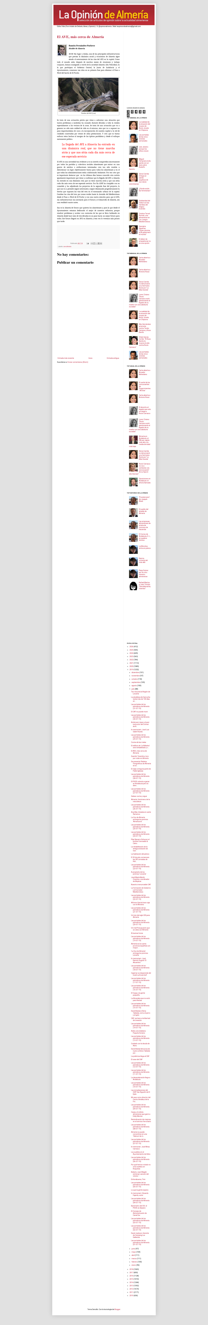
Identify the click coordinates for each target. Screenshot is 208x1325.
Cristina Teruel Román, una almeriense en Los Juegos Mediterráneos (144, 218)
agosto (134, 686)
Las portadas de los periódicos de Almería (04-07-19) (140, 1201)
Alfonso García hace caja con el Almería (140, 904)
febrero (135, 1262)
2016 (132, 1276)
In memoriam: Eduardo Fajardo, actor (139, 1194)
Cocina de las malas (138, 742)
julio (133, 689)
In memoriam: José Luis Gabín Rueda (140, 731)
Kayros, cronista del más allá (143, 560)
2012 (132, 1289)
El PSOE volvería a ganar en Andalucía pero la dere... (140, 784)
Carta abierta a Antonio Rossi (144, 271)
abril (133, 1255)
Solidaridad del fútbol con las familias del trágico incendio (144, 205)
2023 (132, 656)
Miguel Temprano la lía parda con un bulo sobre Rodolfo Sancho (140, 164)
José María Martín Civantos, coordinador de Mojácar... (140, 879)
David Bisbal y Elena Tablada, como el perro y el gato (140, 1013)
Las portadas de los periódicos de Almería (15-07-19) (140, 1006)
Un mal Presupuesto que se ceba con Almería (140, 929)
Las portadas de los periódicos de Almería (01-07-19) (140, 1243)
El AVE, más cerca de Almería (80, 36)
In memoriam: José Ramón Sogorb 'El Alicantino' (138, 960)
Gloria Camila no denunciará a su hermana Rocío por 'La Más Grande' (144, 286)
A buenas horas (137, 933)
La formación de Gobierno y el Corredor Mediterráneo (141, 890)
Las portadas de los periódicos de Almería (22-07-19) (140, 897)
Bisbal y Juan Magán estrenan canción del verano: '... (140, 1174)
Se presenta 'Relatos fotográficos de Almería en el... (141, 764)
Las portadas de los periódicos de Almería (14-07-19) (140, 1026)
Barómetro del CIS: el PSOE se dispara (139, 1207)
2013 (132, 1286)
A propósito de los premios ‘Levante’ (138, 873)
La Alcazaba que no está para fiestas (140, 999)
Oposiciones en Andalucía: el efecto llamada (144, 481)
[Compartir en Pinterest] (101, 243)
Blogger (117, 1309)
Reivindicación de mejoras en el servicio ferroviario (141, 1120)
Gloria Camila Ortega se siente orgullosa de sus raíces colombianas (139, 179)
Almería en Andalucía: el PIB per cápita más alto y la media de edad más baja (139, 441)
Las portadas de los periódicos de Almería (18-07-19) (140, 968)
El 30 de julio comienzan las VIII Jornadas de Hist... (140, 859)
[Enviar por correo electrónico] (92, 243)
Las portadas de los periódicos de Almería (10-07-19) (140, 1085)
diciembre (136, 672)
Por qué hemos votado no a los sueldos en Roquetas (141, 1167)
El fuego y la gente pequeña (138, 994)
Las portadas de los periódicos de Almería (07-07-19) (140, 1141)
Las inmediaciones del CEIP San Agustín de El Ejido (140, 1092)
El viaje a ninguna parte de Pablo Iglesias (141, 770)
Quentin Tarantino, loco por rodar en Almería (140, 757)
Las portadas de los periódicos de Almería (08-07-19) (140, 1127)
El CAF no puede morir (139, 712)
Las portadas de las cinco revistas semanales (144, 138)
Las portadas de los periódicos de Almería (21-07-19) (140, 910)
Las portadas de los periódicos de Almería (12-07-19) (140, 1065)
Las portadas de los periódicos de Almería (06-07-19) (140, 1159)
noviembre (136, 676)
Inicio (90, 358)
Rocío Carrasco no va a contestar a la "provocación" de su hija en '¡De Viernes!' (139, 469)
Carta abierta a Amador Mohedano (144, 260)
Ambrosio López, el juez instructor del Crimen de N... (140, 724)
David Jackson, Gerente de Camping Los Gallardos (140, 1235)
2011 (132, 1292)
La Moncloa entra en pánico (145, 547)
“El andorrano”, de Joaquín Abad (144, 499)
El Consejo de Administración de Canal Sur (139, 1213)
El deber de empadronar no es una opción (145, 241)
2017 (132, 1272)
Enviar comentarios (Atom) (78, 362)
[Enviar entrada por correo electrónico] (87, 243)
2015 (132, 1279)
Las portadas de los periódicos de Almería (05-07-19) (140, 1185)
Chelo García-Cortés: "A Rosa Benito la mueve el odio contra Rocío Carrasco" (140, 342)
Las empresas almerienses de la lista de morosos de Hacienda (145, 525)
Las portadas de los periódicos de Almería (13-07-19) (140, 1038)
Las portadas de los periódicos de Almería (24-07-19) (140, 834)
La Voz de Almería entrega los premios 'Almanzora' (139, 819)
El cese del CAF (137, 1059)
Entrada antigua (113, 358)
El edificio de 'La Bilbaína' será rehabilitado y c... (140, 747)
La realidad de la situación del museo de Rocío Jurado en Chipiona (144, 126)
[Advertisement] (88, 337)
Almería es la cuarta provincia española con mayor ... (140, 946)
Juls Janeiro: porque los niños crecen (144, 149)
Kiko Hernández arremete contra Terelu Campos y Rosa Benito (145, 328)
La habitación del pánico (140, 854)
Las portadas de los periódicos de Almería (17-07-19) (140, 980)
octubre (135, 679)
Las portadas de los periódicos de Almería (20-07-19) (140, 923)
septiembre (136, 682)
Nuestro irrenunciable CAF (141, 885)
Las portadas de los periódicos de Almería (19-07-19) (140, 938)
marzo (134, 1259)
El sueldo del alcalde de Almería (143, 511)
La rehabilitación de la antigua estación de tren (139, 849)
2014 (132, 1282)
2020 (132, 666)
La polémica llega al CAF (140, 1056)
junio (134, 1249)
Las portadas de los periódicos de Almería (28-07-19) (140, 776)
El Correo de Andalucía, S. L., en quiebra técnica (145, 537)
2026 (132, 647)
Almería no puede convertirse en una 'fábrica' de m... (139, 1134)
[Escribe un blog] (94, 243)
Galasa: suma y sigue (139, 796)
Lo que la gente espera (139, 1190)
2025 (132, 650)
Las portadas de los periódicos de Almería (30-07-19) (140, 717)
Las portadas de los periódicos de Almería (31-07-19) (140, 706)
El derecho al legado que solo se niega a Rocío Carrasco (145, 410)
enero (134, 1265)
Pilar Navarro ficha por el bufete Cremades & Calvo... (140, 841)
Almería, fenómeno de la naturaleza (140, 800)
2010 (132, 1295)
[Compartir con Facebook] (99, 243)
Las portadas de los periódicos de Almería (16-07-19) (140, 988)
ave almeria (67, 246)
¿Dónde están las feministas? (144, 190)
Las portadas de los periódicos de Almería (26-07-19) (140, 807)
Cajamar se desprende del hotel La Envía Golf (141, 974)
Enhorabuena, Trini (138, 1179)
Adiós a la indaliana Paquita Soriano (138, 1032)
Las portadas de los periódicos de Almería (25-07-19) (140, 827)
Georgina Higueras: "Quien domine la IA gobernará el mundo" (144, 230)
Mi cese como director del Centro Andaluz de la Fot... (140, 1099)
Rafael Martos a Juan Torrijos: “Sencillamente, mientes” (145, 585)
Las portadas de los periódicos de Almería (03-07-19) (140, 1221)
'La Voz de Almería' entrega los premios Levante (139, 953)
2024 (132, 653)
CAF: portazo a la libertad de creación (140, 1019)
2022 (132, 660)
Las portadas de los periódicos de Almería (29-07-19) (140, 737)
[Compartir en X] (96, 243)
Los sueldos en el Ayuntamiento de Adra (140, 1153)
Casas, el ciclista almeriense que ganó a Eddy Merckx (140, 1114)
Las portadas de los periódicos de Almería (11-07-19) (140, 1072)
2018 (132, 1269)
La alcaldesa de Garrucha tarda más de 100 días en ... (140, 699)
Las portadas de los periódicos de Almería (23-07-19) (140, 867)
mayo (134, 1252)
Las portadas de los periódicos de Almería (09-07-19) (140, 1107)
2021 (132, 663)
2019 (132, 670)
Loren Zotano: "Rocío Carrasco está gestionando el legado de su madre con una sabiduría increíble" (139, 301)
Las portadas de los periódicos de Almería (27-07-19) (140, 791)
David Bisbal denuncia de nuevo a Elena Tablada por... (140, 1051)
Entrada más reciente (66, 358)
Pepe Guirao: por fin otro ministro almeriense (144, 573)
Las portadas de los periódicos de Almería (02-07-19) (140, 1228)
